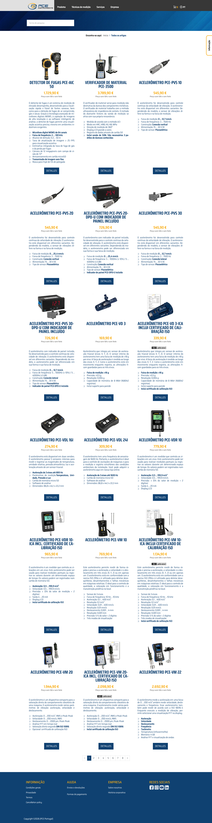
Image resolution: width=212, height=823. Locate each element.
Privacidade (31, 792)
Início (105, 35)
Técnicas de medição (81, 7)
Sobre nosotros (115, 787)
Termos (29, 797)
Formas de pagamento (77, 794)
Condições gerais (33, 787)
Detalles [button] (51, 171)
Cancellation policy (34, 802)
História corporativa (116, 792)
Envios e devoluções (76, 787)
